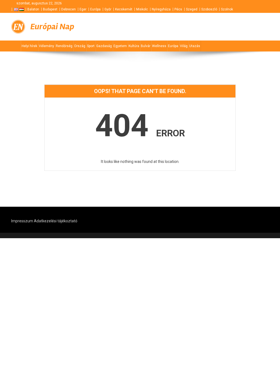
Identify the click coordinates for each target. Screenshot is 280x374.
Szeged (191, 9)
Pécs (178, 9)
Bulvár (145, 46)
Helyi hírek (29, 46)
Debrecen (68, 9)
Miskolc (142, 9)
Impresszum (22, 221)
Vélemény (46, 46)
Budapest (50, 9)
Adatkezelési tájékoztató (55, 221)
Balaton (33, 9)
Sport (91, 46)
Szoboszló (209, 9)
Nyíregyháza (161, 9)
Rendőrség (64, 46)
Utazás (194, 46)
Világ (184, 46)
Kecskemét (123, 9)
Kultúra (134, 46)
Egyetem (120, 46)
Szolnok (227, 9)
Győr (107, 9)
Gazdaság (104, 46)
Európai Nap (52, 26)
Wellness (159, 46)
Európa (95, 9)
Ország (79, 46)
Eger (83, 9)
